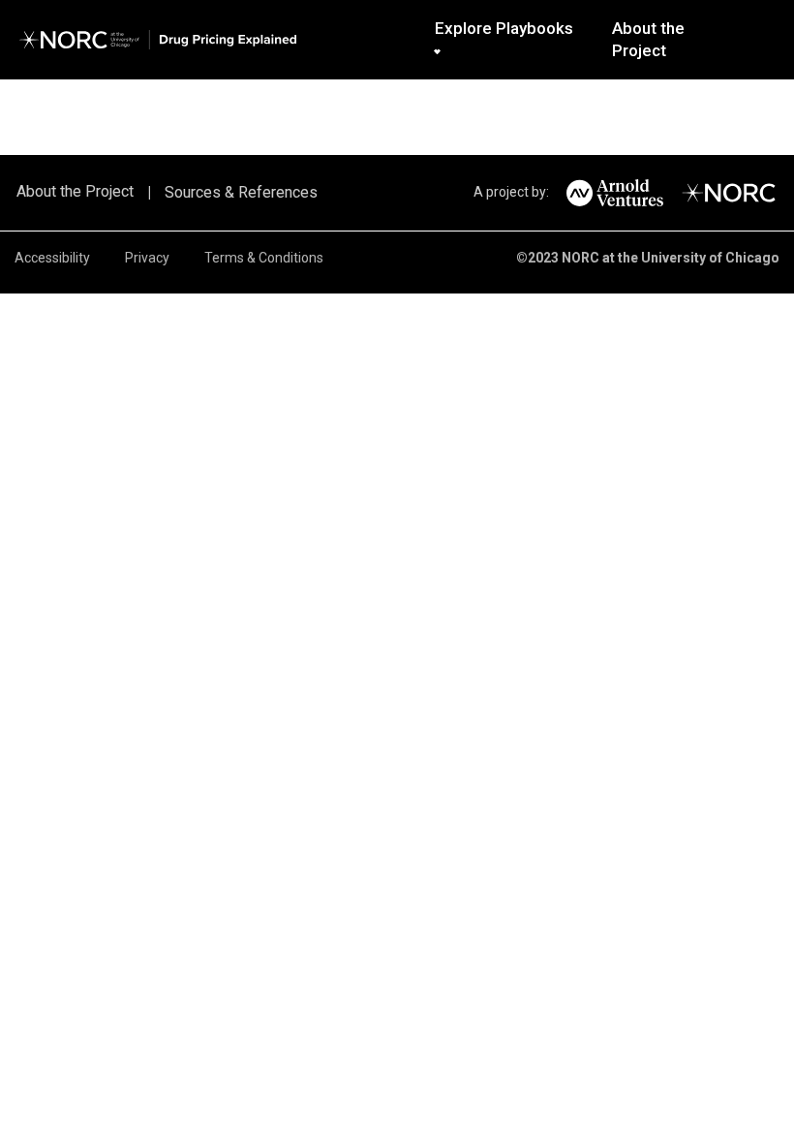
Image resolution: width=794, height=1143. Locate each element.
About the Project (648, 39)
